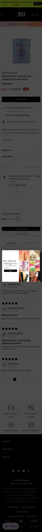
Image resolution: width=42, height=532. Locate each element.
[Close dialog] (41, 251)
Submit (10, 270)
